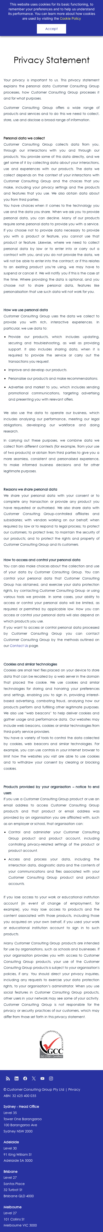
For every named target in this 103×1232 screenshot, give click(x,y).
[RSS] (8, 1078)
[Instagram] (51, 1078)
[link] (51, 1033)
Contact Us (19, 646)
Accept (51, 29)
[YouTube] (42, 1078)
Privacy (74, 1089)
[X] (34, 1078)
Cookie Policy (70, 18)
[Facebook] (25, 1078)
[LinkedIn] (16, 1078)
